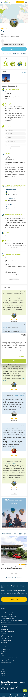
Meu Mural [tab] (16, 53)
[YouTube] (7, 687)
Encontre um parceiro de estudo (14, 180)
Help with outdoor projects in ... (10, 463)
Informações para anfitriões (7, 612)
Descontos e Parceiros (6, 622)
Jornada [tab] (23, 53)
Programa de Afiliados (6, 640)
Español (3, 675)
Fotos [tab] (9, 53)
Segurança (3, 651)
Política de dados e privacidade (8, 660)
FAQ (2, 653)
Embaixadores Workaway (7, 638)
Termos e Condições (6, 658)
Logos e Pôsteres (5, 635)
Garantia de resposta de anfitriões (9, 657)
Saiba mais (14, 503)
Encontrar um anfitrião (6, 611)
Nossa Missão (4, 642)
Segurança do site (14, 279)
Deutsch (3, 671)
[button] (11, 573)
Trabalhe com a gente (6, 662)
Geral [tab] (3, 53)
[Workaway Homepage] (6, 1)
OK (14, 360)
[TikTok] (16, 687)
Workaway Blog (4, 629)
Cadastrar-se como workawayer (8, 616)
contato (14, 49)
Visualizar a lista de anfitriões (14, 577)
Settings (21, 356)
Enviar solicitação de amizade (13, 44)
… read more (16, 311)
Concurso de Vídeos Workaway (8, 636)
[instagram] (12, 687)
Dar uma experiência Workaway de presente (11, 620)
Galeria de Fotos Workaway (7, 631)
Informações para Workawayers (8, 614)
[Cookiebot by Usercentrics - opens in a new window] (20, 335)
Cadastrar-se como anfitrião (7, 618)
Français (3, 673)
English (2, 669)
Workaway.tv (4, 633)
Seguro (2, 655)
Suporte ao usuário (5, 649)
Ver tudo (23, 72)
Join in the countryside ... (19, 395)
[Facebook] (3, 687)
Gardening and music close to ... (10, 295)
